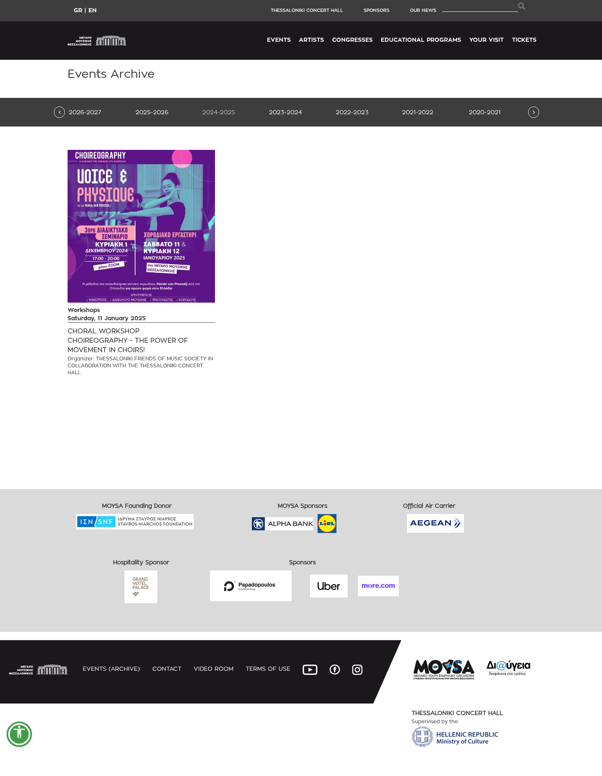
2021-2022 (417, 112)
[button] (19, 734)
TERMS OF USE (268, 668)
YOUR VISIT (486, 39)
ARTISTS (311, 39)
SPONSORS (376, 10)
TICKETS (524, 39)
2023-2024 (285, 112)
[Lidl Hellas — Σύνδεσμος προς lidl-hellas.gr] (315, 521)
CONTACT (166, 668)
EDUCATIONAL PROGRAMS (421, 39)
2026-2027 (85, 112)
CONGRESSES (352, 39)
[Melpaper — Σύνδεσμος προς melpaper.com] (351, 521)
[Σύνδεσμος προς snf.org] (200, 519)
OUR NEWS (423, 10)
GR (78, 10)
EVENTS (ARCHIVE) (111, 668)
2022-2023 (352, 112)
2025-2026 (152, 112)
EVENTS (279, 39)
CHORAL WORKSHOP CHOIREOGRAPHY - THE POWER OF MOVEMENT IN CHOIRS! (128, 340)
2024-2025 (218, 112)
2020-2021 (484, 112)
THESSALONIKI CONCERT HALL (307, 10)
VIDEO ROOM (213, 668)
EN (92, 10)
